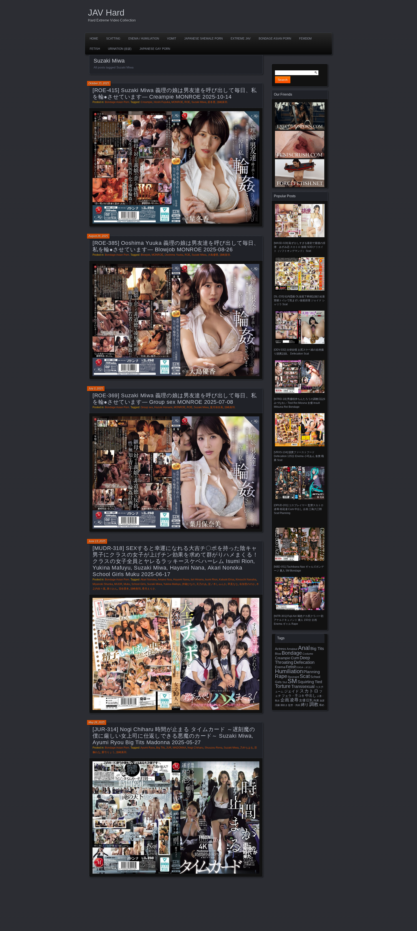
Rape (281, 676)
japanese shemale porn (203, 38)
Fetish (95, 48)
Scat (305, 676)
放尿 (322, 700)
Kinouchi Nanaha (246, 579)
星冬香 (211, 102)
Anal (304, 647)
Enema (280, 667)
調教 (313, 704)
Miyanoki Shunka (103, 584)
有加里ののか (247, 584)
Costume (308, 653)
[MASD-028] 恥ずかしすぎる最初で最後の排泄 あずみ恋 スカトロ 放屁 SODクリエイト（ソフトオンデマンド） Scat (299, 247)
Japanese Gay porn (154, 48)
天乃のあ (201, 584)
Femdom (305, 38)
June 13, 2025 (97, 541)
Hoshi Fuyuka (162, 102)
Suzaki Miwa (198, 102)
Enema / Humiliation (143, 38)
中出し (310, 695)
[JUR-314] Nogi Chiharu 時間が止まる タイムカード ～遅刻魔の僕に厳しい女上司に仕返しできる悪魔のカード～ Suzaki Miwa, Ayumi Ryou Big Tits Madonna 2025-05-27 (174, 735)
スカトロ (309, 690)
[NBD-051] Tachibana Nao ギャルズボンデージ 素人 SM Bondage (299, 568)
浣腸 (277, 705)
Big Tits (160, 747)
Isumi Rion (211, 579)
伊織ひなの (188, 584)
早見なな (233, 584)
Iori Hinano (197, 579)
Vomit (171, 38)
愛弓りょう (108, 752)
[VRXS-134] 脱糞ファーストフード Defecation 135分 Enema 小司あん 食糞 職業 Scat (299, 456)
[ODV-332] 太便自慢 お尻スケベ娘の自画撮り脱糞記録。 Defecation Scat (299, 351)
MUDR (118, 584)
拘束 (316, 700)
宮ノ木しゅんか (217, 584)
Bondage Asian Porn (275, 38)
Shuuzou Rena (213, 747)
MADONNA (179, 747)
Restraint (293, 677)
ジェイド (291, 691)
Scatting (113, 38)
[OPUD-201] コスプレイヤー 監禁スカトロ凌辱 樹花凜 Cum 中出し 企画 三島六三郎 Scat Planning (298, 509)
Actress (280, 649)
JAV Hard (106, 12)
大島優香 (213, 254)
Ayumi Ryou (148, 747)
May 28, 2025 (97, 722)
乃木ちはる (246, 747)
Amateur (292, 649)
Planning (311, 671)
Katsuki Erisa (226, 579)
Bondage (292, 653)
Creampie (146, 102)
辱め (321, 705)
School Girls (138, 584)
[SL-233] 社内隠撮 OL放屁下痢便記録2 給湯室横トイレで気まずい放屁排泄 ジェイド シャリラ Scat (299, 300)
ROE (187, 102)
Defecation (304, 662)
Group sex (147, 407)
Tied (318, 682)
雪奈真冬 (124, 588)
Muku (127, 584)
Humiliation (289, 671)
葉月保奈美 (216, 407)
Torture (283, 686)
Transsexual (302, 686)
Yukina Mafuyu (172, 584)
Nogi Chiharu (195, 747)
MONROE (177, 102)
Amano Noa (165, 579)
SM (292, 680)
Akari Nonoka (149, 579)
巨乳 (309, 700)
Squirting (306, 681)
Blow (278, 653)
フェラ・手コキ (293, 695)
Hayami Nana (181, 579)
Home (94, 38)
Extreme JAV (241, 38)
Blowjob (145, 254)
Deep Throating (292, 660)
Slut (284, 682)
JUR (168, 747)
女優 (302, 700)
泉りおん (112, 588)
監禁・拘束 (294, 705)
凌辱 (294, 699)
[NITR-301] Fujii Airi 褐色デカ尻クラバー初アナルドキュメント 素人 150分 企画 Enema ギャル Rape (298, 620)
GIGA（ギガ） (305, 667)
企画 (284, 699)
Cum (295, 658)
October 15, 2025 (99, 83)
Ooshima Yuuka (174, 254)
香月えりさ (148, 588)
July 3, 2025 (96, 388)
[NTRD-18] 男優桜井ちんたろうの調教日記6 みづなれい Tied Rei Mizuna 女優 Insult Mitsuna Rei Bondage (299, 403)
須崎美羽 (222, 102)
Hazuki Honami (163, 407)
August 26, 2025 (98, 236)
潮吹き (284, 705)
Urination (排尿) (119, 48)
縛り (305, 704)
